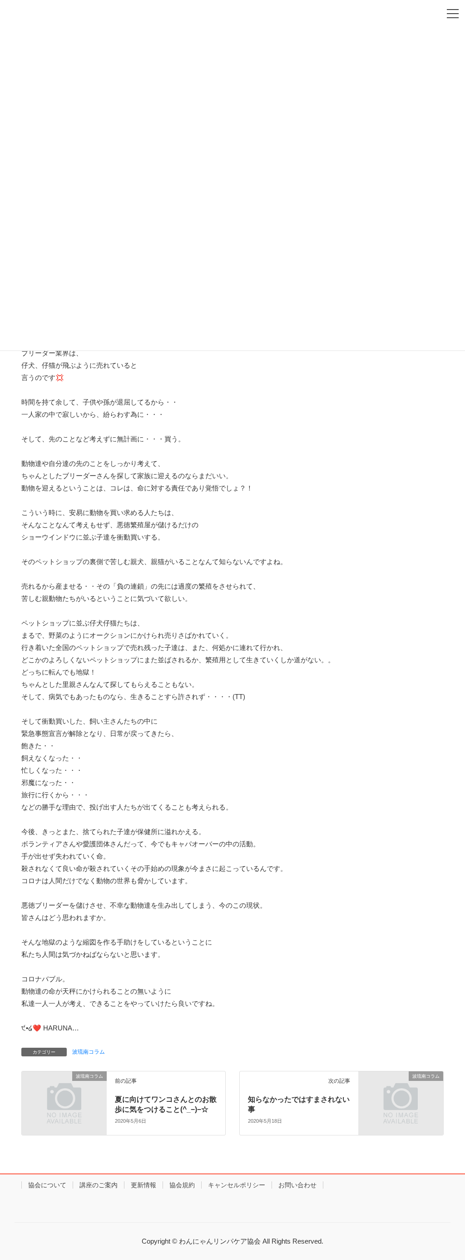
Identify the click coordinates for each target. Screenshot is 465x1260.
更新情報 (143, 1185)
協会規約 (182, 1185)
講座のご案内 (98, 1185)
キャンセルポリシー (236, 1185)
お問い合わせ (297, 1185)
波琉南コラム (88, 1052)
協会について (47, 1185)
